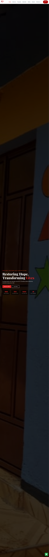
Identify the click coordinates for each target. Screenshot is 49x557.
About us (14, 1)
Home (10, 1)
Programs (19, 1)
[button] (45, 1)
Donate (33, 1)
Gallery (29, 1)
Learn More (16, 286)
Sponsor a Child (7, 286)
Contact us (38, 1)
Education (24, 1)
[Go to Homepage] (2, 2)
